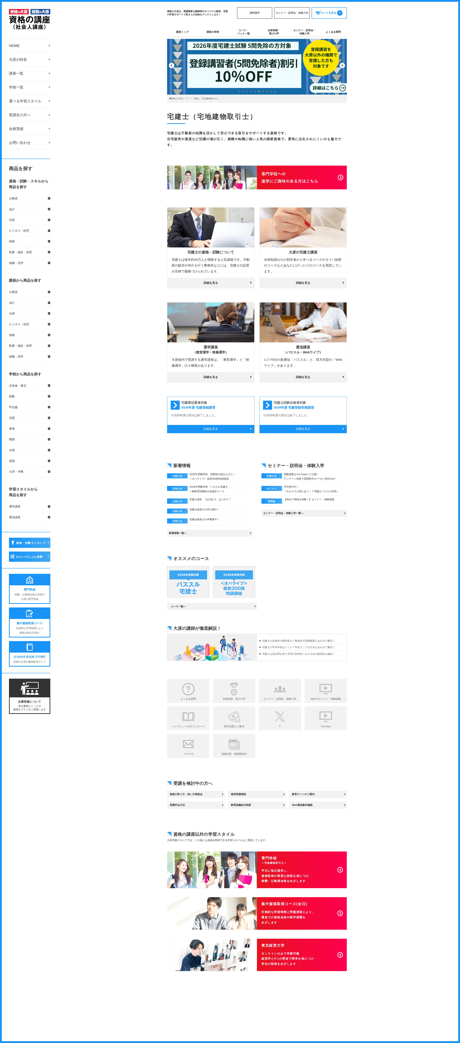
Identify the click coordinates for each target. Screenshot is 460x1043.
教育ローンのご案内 (303, 794)
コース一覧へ (178, 606)
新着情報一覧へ (178, 533)
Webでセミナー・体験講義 (325, 698)
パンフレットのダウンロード (188, 726)
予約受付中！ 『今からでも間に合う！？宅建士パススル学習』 (311, 489)
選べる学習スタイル (25, 101)
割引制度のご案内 (234, 726)
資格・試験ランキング (31, 542)
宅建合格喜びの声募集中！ (204, 519)
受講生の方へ (20, 115)
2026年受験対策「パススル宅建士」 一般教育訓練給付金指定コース (209, 489)
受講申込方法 (177, 804)
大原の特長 (18, 60)
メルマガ (188, 753)
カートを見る (331, 12)
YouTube (326, 726)
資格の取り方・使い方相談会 (186, 794)
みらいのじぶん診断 (29, 556)
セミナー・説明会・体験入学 (292, 12)
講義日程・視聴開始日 (234, 753)
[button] (171, 65)
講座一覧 (16, 73)
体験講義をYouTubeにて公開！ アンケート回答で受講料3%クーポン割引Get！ (310, 476)
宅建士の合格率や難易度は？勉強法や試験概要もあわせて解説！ (298, 640)
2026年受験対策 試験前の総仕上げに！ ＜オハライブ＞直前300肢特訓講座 (212, 476)
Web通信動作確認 (302, 804)
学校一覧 (16, 87)
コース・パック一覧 (243, 32)
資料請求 (255, 12)
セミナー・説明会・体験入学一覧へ (283, 513)
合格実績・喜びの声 (274, 32)
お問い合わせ (20, 143)
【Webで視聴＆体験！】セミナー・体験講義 (309, 499)
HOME (14, 46)
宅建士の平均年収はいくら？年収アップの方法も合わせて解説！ (298, 647)
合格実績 (16, 129)
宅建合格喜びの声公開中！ (204, 509)
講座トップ (182, 31)
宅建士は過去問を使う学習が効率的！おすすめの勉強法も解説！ (298, 653)
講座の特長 (213, 31)
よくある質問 (333, 31)
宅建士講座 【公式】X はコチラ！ (210, 499)
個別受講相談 (238, 794)
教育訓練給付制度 (241, 804)
